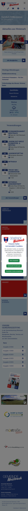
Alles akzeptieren (14, 260)
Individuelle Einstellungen (14, 266)
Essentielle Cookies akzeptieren (14, 271)
